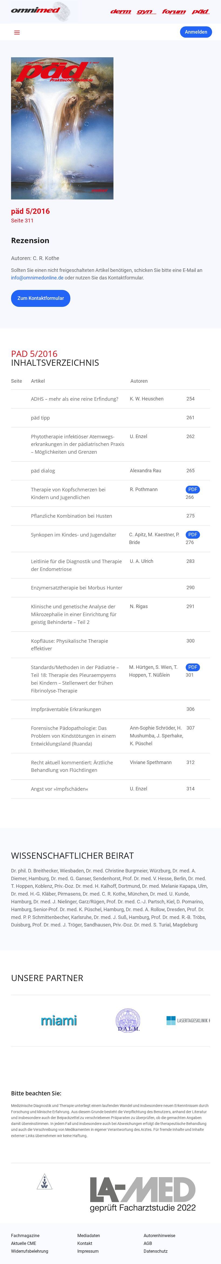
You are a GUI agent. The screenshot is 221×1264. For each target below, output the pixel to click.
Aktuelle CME (23, 1243)
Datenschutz (156, 1251)
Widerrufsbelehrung (29, 1251)
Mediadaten (88, 1236)
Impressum (88, 1251)
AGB (148, 1243)
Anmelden (196, 32)
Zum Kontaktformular (41, 298)
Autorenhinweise (159, 1236)
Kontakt (84, 1243)
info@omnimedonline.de (37, 278)
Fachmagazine (25, 1236)
